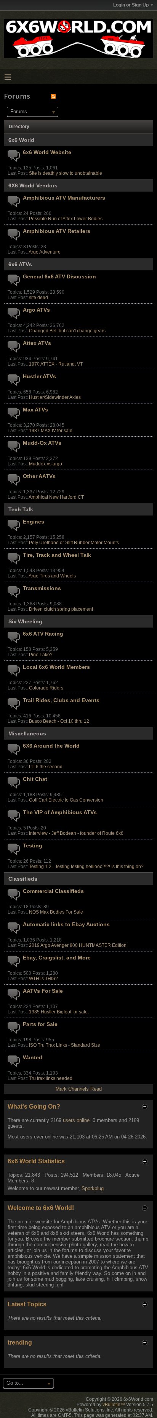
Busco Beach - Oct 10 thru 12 (59, 721)
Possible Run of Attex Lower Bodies (66, 218)
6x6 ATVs (20, 264)
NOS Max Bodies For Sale (56, 912)
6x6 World (21, 140)
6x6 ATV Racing (43, 634)
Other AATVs (39, 476)
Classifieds (22, 879)
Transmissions (42, 588)
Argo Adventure (45, 252)
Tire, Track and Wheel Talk (57, 555)
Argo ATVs (36, 310)
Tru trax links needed (50, 1078)
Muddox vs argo (45, 464)
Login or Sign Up (131, 5)
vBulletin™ (114, 1404)
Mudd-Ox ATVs (42, 443)
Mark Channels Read (79, 1089)
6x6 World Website (47, 152)
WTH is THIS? (43, 978)
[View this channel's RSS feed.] (53, 96)
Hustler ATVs (39, 376)
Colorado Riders (46, 688)
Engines (33, 522)
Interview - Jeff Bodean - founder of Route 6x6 (76, 833)
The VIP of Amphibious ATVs (60, 812)
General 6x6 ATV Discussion (59, 276)
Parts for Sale (40, 1024)
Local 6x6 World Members (56, 667)
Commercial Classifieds (53, 891)
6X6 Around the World (51, 746)
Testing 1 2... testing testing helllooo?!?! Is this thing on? (86, 866)
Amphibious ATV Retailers (56, 231)
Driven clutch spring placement (61, 609)
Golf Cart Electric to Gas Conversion (66, 800)
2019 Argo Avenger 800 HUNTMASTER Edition (78, 945)
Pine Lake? (41, 654)
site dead (38, 297)
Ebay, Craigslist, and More (57, 958)
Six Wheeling (25, 621)
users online (76, 1120)
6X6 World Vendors (33, 185)
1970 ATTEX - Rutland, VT (56, 364)
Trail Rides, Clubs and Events (61, 700)
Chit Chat (35, 779)
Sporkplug (93, 1188)
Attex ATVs (37, 343)
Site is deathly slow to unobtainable (65, 173)
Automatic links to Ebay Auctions (66, 924)
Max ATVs (35, 410)
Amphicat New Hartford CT (56, 497)
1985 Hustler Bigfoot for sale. (59, 1012)
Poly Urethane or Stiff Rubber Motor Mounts (74, 542)
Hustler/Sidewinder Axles (55, 397)
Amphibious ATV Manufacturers (64, 198)
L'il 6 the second (45, 766)
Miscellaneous (27, 733)
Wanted (32, 1057)
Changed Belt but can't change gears (67, 330)
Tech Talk (20, 509)
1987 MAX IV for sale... (52, 430)
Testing (32, 845)
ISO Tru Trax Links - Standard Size (64, 1045)
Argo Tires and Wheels (52, 576)
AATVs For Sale (43, 991)
